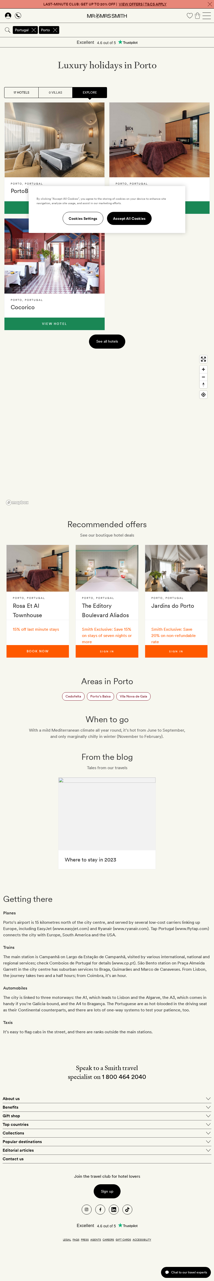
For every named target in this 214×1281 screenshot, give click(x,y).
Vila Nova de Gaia (133, 696)
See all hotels (107, 341)
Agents (95, 1239)
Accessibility (142, 1239)
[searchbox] (137, 30)
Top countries (15, 1124)
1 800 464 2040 (124, 1076)
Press (85, 1239)
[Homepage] (107, 16)
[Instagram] (87, 1210)
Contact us (13, 1158)
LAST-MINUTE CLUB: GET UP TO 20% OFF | (105, 4)
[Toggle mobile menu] (207, 15)
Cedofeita (73, 696)
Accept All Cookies (129, 218)
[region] (107, 430)
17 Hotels (21, 92)
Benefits (10, 1107)
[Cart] (198, 16)
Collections (13, 1133)
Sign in (107, 651)
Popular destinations (22, 1141)
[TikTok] (127, 1210)
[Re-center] (203, 394)
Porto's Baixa (100, 696)
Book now (38, 651)
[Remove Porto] (55, 30)
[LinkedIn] (114, 1210)
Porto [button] (45, 30)
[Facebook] (100, 1210)
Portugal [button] (21, 30)
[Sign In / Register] (8, 16)
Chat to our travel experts (189, 1272)
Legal (67, 1239)
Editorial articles (18, 1150)
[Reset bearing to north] (203, 384)
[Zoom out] (203, 377)
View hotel (54, 324)
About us (11, 1098)
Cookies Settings (83, 218)
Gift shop (11, 1115)
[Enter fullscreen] (203, 359)
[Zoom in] (203, 369)
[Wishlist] (190, 16)
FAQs (76, 1239)
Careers (108, 1239)
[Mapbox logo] (17, 503)
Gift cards (123, 1239)
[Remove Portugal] (34, 30)
